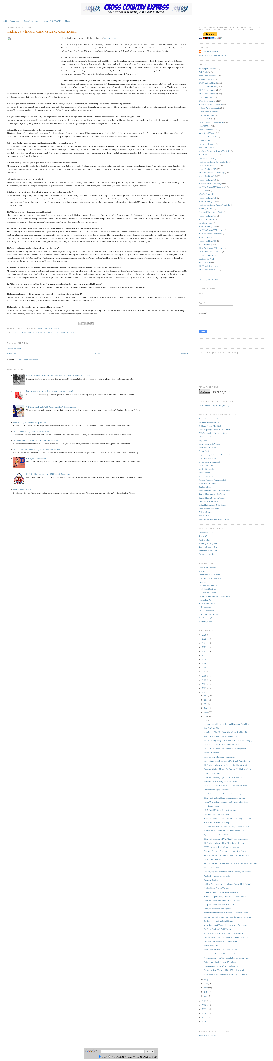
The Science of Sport (207, 554)
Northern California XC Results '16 (213, 161)
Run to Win (204, 536)
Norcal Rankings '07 (207, 169)
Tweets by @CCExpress (209, 279)
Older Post (183, 353)
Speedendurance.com (208, 550)
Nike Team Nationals (207, 603)
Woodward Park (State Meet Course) (214, 519)
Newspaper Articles (207, 68)
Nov (206, 699)
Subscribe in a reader (207, 1035)
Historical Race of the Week (210, 212)
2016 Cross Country (207, 90)
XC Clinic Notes (205, 222)
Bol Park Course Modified (210, 426)
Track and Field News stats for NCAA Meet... (222, 900)
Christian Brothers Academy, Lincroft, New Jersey (225, 851)
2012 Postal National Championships (220, 810)
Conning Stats (205, 118)
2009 (204, 1009)
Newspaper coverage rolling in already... (221, 966)
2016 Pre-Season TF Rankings (211, 230)
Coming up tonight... (212, 773)
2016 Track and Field (208, 82)
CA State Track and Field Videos (217, 929)
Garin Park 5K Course (208, 447)
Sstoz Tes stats (205, 262)
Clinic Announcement (208, 111)
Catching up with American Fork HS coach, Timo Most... (228, 871)
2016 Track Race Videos (209, 266)
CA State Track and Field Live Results (220, 953)
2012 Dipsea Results (212, 859)
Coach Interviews (30, 21)
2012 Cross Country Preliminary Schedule (31, 431)
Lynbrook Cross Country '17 (211, 574)
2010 (204, 1005)
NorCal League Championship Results (29, 422)
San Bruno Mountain (208, 483)
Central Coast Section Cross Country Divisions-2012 (226, 826)
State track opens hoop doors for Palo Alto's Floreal (225, 896)
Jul (205, 716)
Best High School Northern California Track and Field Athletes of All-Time (58, 375)
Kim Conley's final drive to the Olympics (221, 736)
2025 (204, 638)
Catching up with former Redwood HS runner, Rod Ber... (227, 916)
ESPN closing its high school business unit (222, 847)
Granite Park (204, 451)
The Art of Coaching (207, 158)
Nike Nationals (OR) (207, 476)
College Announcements (209, 108)
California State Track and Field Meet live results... (225, 970)
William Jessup (205, 512)
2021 (204, 655)
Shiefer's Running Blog (208, 547)
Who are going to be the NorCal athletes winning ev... (226, 957)
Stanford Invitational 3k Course (212, 494)
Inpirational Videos (207, 133)
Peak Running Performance (210, 617)
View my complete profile (212, 56)
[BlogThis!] (83, 323)
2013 (204, 688)
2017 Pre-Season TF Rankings (211, 248)
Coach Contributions (208, 86)
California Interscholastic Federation (214, 596)
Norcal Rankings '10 (207, 176)
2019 (204, 663)
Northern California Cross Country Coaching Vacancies (227, 818)
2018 (204, 667)
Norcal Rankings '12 (207, 136)
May (206, 979)
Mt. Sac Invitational (207, 465)
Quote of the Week (206, 258)
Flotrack (202, 581)
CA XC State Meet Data (209, 165)
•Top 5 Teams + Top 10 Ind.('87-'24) (214, 405)
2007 (204, 1017)
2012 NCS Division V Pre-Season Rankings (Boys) (225, 765)
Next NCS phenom (212, 752)
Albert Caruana (210, 51)
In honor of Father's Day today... (217, 822)
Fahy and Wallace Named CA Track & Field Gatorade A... (228, 769)
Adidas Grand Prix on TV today (217, 888)
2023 (204, 647)
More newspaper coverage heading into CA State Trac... (227, 974)
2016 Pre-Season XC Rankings (212, 187)
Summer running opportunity (216, 789)
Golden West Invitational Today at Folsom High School (227, 884)
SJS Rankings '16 (206, 237)
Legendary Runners (207, 144)
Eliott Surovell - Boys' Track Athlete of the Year (224, 830)
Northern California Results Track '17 (214, 204)
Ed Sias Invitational (207, 436)
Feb (206, 991)
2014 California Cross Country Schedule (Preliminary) (36, 449)
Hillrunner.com (205, 607)
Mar (206, 987)
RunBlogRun (204, 539)
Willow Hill (204, 515)
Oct (206, 703)
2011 (204, 1000)
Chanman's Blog (206, 532)
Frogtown (203, 440)
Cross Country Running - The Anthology (221, 756)
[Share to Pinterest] (92, 323)
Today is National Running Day (217, 908)
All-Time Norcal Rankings (210, 233)
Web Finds (203, 72)
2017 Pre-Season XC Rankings (212, 172)
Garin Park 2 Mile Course (209, 443)
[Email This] (80, 323)
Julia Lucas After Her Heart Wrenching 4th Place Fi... (226, 732)
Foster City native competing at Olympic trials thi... (226, 801)
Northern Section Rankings (210, 183)
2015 (204, 679)
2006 (204, 1021)
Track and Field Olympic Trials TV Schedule (223, 777)
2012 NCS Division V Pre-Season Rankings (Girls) (225, 785)
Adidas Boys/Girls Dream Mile (217, 875)
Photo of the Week (206, 147)
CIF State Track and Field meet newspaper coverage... (226, 937)
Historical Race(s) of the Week (216, 814)
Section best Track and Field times (218, 920)
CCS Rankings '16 (206, 255)
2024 (204, 643)
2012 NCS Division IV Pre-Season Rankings (222, 744)
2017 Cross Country (207, 100)
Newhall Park (204, 472)
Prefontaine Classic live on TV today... (220, 961)
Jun (206, 720)
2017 (204, 671)
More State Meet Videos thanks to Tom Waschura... (225, 925)
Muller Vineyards (206, 469)
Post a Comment (14, 348)
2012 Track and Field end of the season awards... (224, 797)
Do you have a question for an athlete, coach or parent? (49, 391)
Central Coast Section (208, 585)
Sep (206, 708)
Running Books (205, 208)
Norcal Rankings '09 (207, 226)
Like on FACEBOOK (52, 21)
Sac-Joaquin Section (207, 592)
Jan (206, 995)
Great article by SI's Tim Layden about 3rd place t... (225, 748)
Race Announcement (207, 75)
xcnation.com (110, 37)
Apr (206, 983)
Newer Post (11, 353)
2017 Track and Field (208, 93)
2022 (204, 651)
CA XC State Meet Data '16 (210, 251)
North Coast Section (207, 589)
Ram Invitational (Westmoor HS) (212, 479)
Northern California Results (210, 104)
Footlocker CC (205, 599)
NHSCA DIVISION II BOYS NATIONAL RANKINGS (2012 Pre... (231, 863)
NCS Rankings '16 (206, 194)
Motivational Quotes (22, 489)
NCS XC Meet (205, 126)
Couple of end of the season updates (219, 904)
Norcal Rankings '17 (207, 201)
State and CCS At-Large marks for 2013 (220, 781)
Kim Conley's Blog (212, 728)
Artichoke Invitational (208, 418)
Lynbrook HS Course (207, 458)
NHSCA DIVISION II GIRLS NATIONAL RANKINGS (226, 855)
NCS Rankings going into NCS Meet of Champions (48, 474)
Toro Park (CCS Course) (209, 501)
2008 (204, 1013)
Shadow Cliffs (205, 486)
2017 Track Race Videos (209, 269)
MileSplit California (207, 567)
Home (67, 21)
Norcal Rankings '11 (207, 129)
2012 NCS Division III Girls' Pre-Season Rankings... (226, 838)
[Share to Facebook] (89, 323)
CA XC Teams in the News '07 (211, 122)
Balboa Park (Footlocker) (209, 422)
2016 (204, 675)
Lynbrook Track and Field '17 (211, 578)
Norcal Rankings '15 (207, 215)
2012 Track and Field (26, 332)
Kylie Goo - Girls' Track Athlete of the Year (222, 834)
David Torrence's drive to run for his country (222, 793)
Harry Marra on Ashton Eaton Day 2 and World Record (227, 760)
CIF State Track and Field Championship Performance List (51, 406)
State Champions (211, 945)
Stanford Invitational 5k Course (212, 497)
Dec (206, 695)
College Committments (36, 458)
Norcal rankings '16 (207, 219)
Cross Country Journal (208, 614)
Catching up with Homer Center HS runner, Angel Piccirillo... (42, 31)
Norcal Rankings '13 (207, 179)
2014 (204, 684)
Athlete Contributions (208, 154)
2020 (204, 659)
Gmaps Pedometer (206, 610)
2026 (204, 634)
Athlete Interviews (11, 21)
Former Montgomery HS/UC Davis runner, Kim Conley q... (228, 740)
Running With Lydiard (208, 543)
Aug (206, 712)
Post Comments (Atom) (28, 359)
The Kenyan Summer (212, 806)
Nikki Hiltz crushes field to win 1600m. (220, 949)
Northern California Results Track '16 (214, 151)
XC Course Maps (206, 244)
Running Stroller (211, 879)
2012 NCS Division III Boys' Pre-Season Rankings (225, 842)
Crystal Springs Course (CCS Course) (214, 429)
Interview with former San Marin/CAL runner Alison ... (227, 912)
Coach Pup (203, 190)
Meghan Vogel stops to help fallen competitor (223, 933)
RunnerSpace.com (206, 621)
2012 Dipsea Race (211, 867)
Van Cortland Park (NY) (209, 508)
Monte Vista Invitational (209, 461)
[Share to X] (86, 323)
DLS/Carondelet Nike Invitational (213, 433)
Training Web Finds (207, 115)
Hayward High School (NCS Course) (214, 454)
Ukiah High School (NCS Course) (213, 504)
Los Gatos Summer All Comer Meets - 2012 (222, 892)
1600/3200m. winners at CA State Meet (220, 941)
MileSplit (203, 571)
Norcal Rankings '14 (207, 197)
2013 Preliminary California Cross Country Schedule (35, 440)
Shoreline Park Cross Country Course (214, 490)
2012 (204, 692)
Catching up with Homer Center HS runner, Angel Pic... (227, 723)
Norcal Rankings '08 (207, 240)
